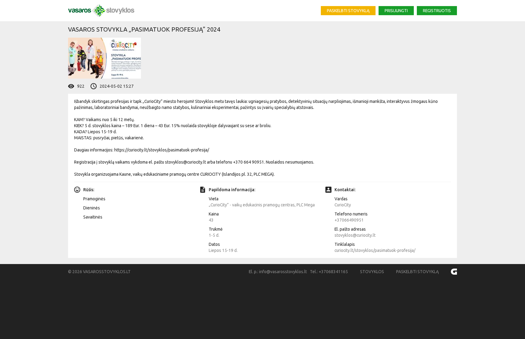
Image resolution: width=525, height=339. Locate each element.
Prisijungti (396, 10)
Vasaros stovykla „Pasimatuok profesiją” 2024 (144, 29)
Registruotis (437, 10)
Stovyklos (372, 271)
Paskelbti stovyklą (348, 10)
